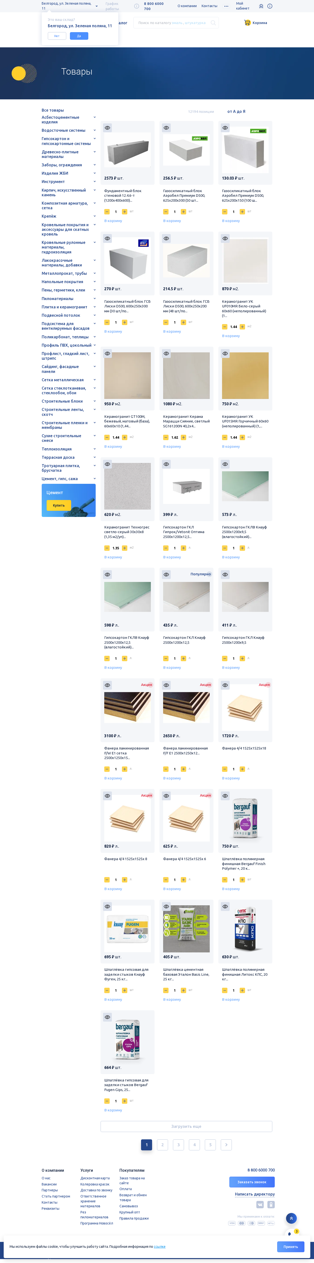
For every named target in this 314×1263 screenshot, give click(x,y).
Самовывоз (128, 1206)
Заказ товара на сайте (132, 1180)
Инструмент (53, 181)
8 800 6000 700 (261, 1170)
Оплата (125, 1189)
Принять (291, 1247)
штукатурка (195, 23)
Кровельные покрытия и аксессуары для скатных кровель (65, 229)
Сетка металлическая (63, 380)
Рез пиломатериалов (94, 1214)
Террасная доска (58, 457)
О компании (187, 6)
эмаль (177, 23)
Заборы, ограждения (62, 165)
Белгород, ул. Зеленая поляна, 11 (66, 5)
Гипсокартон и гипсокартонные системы (66, 140)
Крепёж (49, 216)
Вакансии (49, 1184)
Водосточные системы (63, 130)
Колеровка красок (94, 1184)
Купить (59, 505)
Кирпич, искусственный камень (64, 192)
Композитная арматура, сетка (65, 205)
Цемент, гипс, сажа (60, 478)
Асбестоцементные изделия (60, 119)
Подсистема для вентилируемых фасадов (66, 325)
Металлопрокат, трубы (64, 273)
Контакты (209, 6)
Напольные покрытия (62, 281)
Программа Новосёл (96, 1223)
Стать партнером (56, 1196)
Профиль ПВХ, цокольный (67, 345)
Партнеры (50, 1190)
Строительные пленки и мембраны (65, 425)
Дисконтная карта (95, 1178)
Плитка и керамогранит (64, 307)
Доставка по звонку (96, 1190)
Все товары (53, 110)
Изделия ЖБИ (55, 173)
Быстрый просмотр (107, 127)
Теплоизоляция (57, 449)
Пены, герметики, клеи (63, 290)
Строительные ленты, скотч (63, 411)
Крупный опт (129, 1212)
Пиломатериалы (57, 298)
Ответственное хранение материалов (93, 1201)
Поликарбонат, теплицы (65, 337)
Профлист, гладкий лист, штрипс (65, 355)
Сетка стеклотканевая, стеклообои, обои (64, 390)
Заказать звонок (252, 1182)
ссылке (160, 1247)
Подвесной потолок (61, 315)
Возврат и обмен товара (133, 1197)
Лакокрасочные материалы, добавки (62, 262)
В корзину (113, 221)
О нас (46, 1178)
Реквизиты (50, 1208)
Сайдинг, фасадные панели (60, 368)
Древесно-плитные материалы (60, 154)
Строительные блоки (62, 401)
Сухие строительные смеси (61, 438)
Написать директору (255, 1194)
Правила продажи (134, 1218)
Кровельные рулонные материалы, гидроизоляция (63, 247)
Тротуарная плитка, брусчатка (61, 468)
